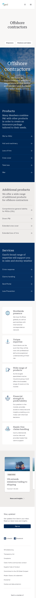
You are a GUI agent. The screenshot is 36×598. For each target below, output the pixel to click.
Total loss (6, 165)
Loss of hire (6, 151)
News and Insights (16, 498)
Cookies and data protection (12, 584)
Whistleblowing (9, 550)
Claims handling (8, 277)
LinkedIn (9, 538)
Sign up (17, 526)
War (3, 172)
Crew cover (6, 158)
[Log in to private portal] (25, 4)
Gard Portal (6, 284)
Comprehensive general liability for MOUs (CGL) (14, 210)
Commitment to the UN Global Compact (16, 571)
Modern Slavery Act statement (13, 575)
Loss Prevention (8, 291)
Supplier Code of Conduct (12, 567)
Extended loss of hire (10, 233)
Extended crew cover (10, 226)
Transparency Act (9, 554)
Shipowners (9, 43)
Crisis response (8, 269)
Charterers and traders (24, 43)
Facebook (20, 538)
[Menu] (30, 4)
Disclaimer (7, 580)
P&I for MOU (7, 136)
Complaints (7, 558)
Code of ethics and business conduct (15, 563)
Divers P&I (6, 219)
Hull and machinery (10, 143)
